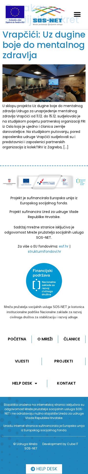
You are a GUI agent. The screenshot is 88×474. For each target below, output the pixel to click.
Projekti (63, 361)
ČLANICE (72, 339)
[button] (77, 14)
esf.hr (63, 246)
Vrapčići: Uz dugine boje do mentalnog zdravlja (43, 44)
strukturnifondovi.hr (44, 251)
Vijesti (22, 361)
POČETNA (17, 339)
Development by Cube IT (60, 444)
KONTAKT (66, 383)
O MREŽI (45, 339)
